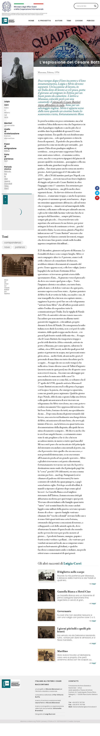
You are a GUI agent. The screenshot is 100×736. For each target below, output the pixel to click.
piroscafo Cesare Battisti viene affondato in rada (59, 103)
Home (31, 20)
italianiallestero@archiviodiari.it (84, 707)
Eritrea (7, 151)
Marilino (62, 651)
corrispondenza (12, 242)
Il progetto (44, 20)
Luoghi (79, 20)
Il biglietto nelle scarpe (70, 572)
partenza (20, 247)
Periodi (91, 20)
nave (7, 247)
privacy (44, 721)
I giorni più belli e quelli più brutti (74, 630)
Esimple (77, 721)
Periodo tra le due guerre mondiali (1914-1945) (8, 180)
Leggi (93, 584)
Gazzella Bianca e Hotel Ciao (74, 591)
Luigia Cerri (72, 563)
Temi (69, 20)
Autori (58, 20)
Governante (64, 611)
